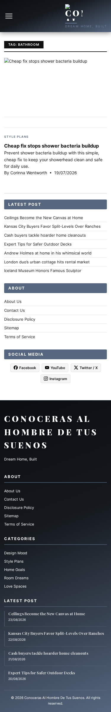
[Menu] (9, 16)
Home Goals (14, 569)
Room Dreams (16, 578)
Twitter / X (89, 368)
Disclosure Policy (19, 319)
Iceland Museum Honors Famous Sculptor (42, 270)
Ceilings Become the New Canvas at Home (43, 217)
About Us (13, 301)
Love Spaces (15, 586)
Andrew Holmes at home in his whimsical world (47, 253)
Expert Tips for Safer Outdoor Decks (38, 244)
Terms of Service (19, 336)
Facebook (27, 368)
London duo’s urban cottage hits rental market (47, 262)
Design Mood (15, 553)
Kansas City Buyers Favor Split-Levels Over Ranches (52, 226)
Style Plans (16, 136)
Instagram (58, 378)
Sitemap (11, 327)
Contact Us (14, 310)
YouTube (58, 368)
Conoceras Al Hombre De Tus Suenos (51, 432)
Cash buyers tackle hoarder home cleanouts (45, 235)
